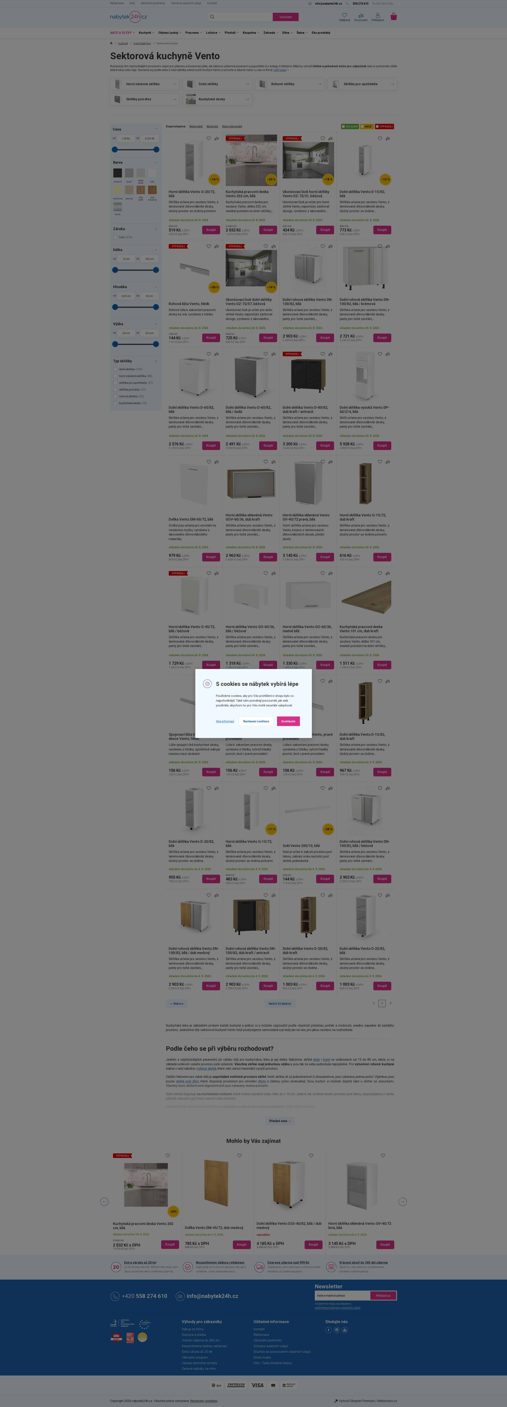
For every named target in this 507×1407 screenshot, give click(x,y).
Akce (368, 126)
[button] (146, 1241)
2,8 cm (126, 333)
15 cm (126, 259)
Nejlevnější (196, 126)
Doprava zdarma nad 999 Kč (288, 1262)
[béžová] (129, 193)
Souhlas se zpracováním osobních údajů (282, 1352)
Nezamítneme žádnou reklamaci (220, 1262)
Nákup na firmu (193, 1329)
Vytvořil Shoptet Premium (357, 1401)
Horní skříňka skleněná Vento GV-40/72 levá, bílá (359, 1225)
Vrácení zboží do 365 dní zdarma (363, 1262)
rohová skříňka (131, 396)
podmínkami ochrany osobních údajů (337, 1307)
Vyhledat (285, 17)
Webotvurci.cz (387, 1401)
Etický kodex (262, 1357)
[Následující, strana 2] (382, 1003)
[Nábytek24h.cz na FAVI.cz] (116, 1339)
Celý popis (280, 70)
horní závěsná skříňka (135, 376)
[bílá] (152, 176)
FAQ (132, 3)
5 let (125, 237)
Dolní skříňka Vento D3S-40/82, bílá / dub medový (289, 1225)
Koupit (211, 230)
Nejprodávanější (232, 126)
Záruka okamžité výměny (199, 1363)
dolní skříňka (130, 369)
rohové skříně (206, 1068)
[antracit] (117, 176)
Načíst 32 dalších (280, 1003)
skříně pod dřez (187, 1081)
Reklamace (117, 3)
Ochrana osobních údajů (186, 3)
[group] (146, 1201)
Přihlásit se (383, 1295)
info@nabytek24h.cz (212, 1296)
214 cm (149, 333)
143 (124, 138)
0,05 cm (126, 296)
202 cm (149, 259)
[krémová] (117, 193)
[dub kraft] (140, 193)
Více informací (225, 721)
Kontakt (212, 3)
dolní (316, 1059)
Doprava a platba (194, 1335)
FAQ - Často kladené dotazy (273, 1363)
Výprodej (386, 126)
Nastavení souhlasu (256, 721)
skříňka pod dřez (132, 389)
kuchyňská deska (132, 403)
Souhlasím (288, 721)
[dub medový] (152, 193)
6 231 (148, 138)
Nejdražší (212, 126)
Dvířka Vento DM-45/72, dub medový (214, 1228)
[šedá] (129, 176)
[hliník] (117, 209)
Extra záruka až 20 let (140, 1262)
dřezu (262, 1081)
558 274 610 (144, 1296)
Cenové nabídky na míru (199, 1369)
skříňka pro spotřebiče (135, 382)
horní (326, 1059)
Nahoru (178, 1003)
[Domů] (111, 43)
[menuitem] (121, 32)
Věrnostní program (195, 1357)
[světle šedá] (140, 176)
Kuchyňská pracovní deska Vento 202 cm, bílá (143, 1226)
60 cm (149, 296)
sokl (193, 1098)
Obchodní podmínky (153, 3)
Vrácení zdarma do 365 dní (201, 1340)
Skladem (352, 126)
